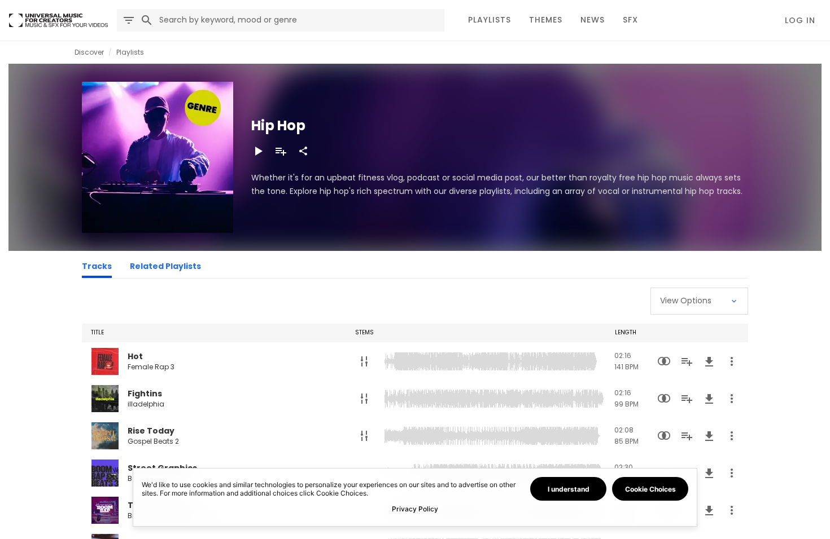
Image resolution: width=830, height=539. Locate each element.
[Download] (709, 361)
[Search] (147, 20)
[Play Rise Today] (105, 435)
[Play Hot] (105, 361)
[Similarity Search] (664, 361)
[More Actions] (732, 361)
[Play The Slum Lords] (105, 510)
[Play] (258, 151)
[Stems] (364, 361)
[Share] (303, 151)
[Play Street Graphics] (105, 473)
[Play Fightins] (105, 398)
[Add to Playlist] (280, 151)
